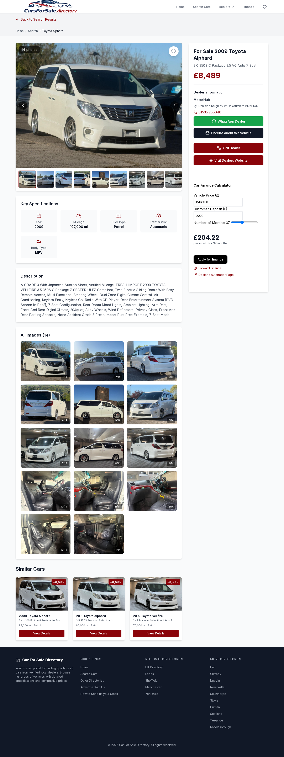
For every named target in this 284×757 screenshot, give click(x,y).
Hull (212, 667)
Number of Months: (212, 223)
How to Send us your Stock (99, 694)
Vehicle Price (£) (206, 195)
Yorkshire (151, 694)
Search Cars (202, 7)
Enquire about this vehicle (231, 133)
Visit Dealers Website (231, 160)
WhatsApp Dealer (231, 121)
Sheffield (151, 680)
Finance (248, 7)
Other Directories (92, 680)
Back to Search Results (38, 19)
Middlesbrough (220, 727)
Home (180, 7)
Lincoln (215, 680)
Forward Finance (210, 268)
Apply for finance (210, 259)
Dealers (224, 7)
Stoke (214, 700)
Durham (215, 707)
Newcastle (217, 687)
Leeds (149, 674)
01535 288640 (210, 112)
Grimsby (215, 674)
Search (33, 31)
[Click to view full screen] (27, 179)
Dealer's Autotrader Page (216, 275)
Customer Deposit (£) (210, 209)
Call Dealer (231, 148)
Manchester (153, 687)
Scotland (216, 713)
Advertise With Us (92, 687)
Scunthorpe (218, 694)
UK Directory (154, 667)
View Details (41, 633)
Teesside (216, 720)
